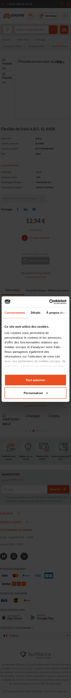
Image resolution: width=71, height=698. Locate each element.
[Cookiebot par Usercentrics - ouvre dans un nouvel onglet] (50, 301)
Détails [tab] (35, 312)
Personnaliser (33, 392)
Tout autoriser (35, 380)
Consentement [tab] (15, 312)
